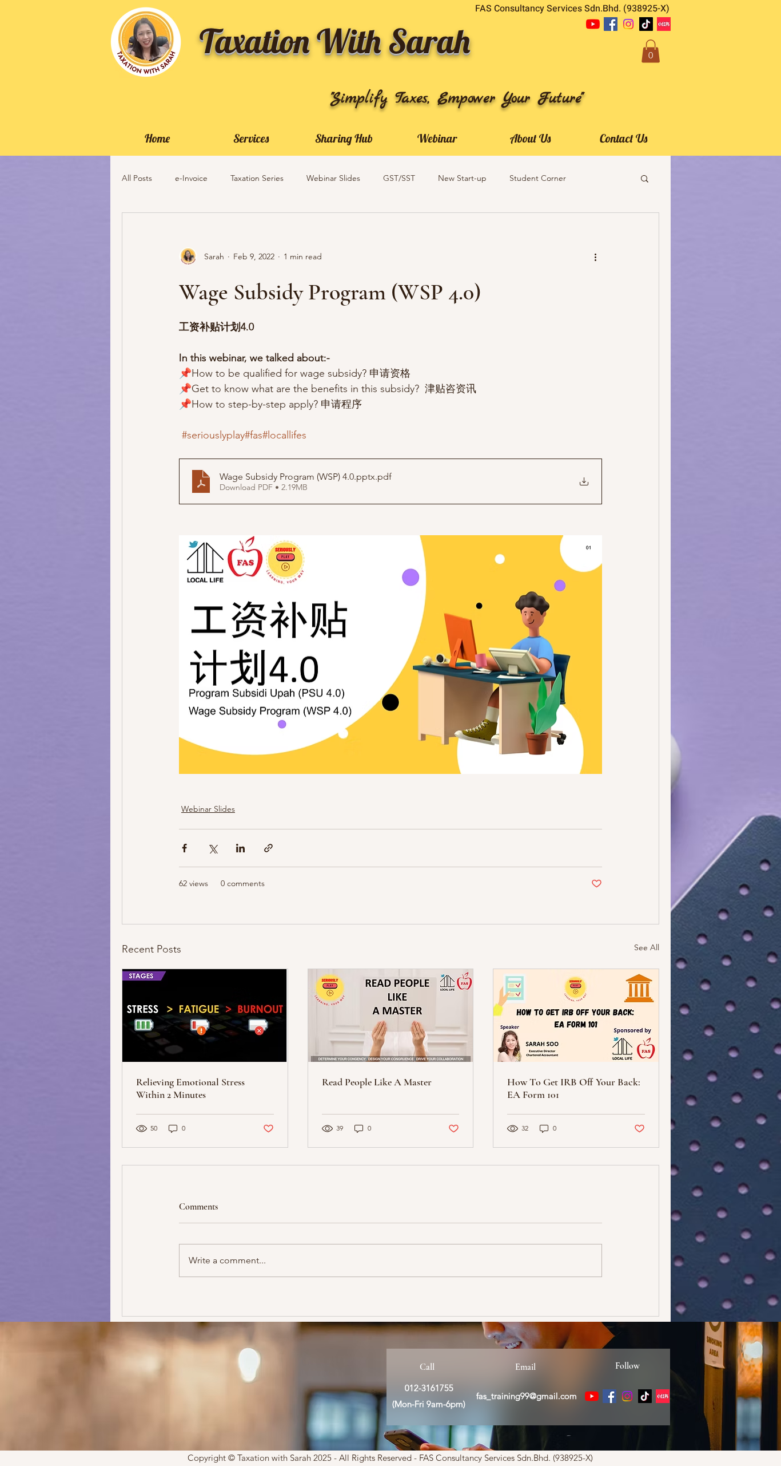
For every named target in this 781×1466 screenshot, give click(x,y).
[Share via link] (268, 848)
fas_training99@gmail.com (526, 1395)
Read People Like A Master (377, 1082)
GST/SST (399, 178)
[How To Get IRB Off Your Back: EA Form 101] (576, 1015)
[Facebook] (610, 24)
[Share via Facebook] (184, 848)
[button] (650, 51)
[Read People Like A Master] (390, 1015)
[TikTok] (646, 24)
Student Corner (537, 178)
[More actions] (595, 256)
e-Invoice (191, 178)
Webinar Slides (333, 178)
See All (646, 947)
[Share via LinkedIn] (240, 848)
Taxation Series (257, 178)
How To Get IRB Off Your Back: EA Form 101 (573, 1088)
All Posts (137, 178)
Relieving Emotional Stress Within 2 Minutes (190, 1088)
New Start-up (462, 178)
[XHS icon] (664, 24)
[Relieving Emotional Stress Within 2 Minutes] (205, 1015)
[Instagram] (628, 24)
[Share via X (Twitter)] (212, 848)
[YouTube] (593, 24)
